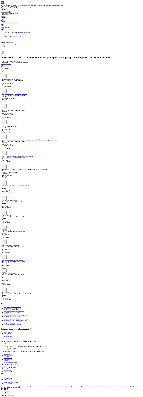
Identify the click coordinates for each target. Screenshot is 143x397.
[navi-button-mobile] (2, 29)
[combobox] (7, 42)
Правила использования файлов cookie (26, 7)
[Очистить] (3, 46)
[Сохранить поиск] (2, 52)
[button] (2, 24)
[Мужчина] (4, 106)
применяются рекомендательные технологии (30, 386)
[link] (3, 21)
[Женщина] (4, 76)
